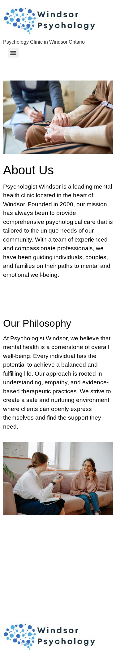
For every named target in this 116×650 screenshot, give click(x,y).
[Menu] (13, 53)
